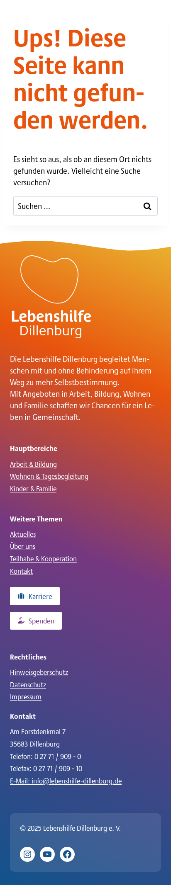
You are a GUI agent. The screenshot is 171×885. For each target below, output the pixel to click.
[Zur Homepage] (51, 296)
